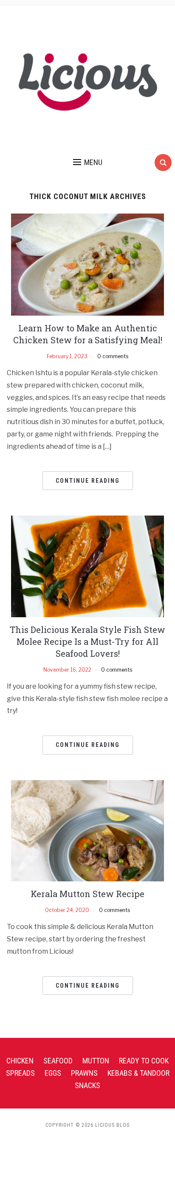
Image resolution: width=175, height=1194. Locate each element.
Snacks (87, 1085)
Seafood (58, 1060)
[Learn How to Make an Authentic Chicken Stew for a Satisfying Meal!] (87, 264)
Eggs (53, 1073)
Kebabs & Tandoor (138, 1073)
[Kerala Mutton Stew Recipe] (87, 830)
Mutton (95, 1060)
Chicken (20, 1060)
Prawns (84, 1073)
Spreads (20, 1073)
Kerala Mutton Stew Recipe (87, 893)
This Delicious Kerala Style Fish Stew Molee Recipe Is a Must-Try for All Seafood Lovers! (87, 641)
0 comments (112, 356)
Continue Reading (88, 480)
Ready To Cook (144, 1060)
